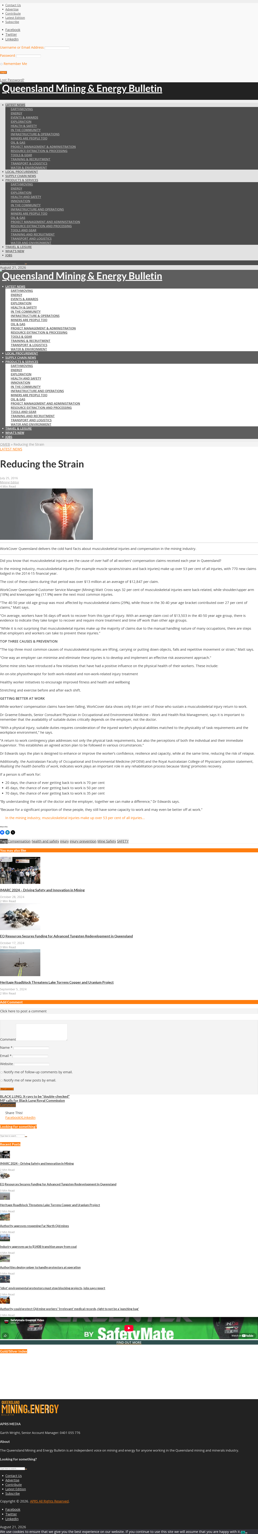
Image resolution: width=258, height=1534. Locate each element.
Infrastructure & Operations (35, 134)
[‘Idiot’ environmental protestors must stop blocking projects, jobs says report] (5, 1281)
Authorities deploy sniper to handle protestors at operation (40, 1267)
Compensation (19, 841)
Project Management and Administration (45, 222)
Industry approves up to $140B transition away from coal (38, 1246)
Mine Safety (106, 841)
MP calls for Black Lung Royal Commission (32, 1100)
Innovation (20, 201)
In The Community (26, 130)
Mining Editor (9, 482)
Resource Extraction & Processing (39, 151)
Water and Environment (31, 243)
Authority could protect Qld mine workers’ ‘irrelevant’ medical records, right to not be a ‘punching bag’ (69, 1309)
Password (7, 55)
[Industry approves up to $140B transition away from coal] (5, 1240)
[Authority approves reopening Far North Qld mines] (5, 1219)
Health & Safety (24, 126)
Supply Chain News (20, 176)
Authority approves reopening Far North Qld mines (34, 1226)
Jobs (8, 255)
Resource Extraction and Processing (41, 226)
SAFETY (123, 841)
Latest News (15, 105)
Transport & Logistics (29, 163)
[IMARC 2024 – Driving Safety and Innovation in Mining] (20, 882)
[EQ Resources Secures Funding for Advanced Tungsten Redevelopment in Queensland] (20, 928)
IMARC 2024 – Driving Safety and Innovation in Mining (42, 890)
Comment (8, 1039)
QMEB (5, 444)
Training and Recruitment (33, 234)
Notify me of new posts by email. (30, 1080)
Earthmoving (22, 109)
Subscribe (12, 22)
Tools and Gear (23, 230)
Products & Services (21, 180)
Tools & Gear (21, 155)
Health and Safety (26, 197)
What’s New (14, 251)
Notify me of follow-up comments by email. (38, 1072)
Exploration (21, 121)
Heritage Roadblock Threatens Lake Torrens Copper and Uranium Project (57, 982)
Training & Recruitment (30, 159)
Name (6, 1047)
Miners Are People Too (29, 138)
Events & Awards (24, 117)
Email (6, 1055)
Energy (16, 113)
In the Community (26, 205)
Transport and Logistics (31, 238)
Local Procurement (21, 172)
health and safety (45, 841)
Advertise (12, 9)
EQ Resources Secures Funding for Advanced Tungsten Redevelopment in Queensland (66, 936)
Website (6, 1063)
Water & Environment (29, 167)
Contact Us (13, 5)
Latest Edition (15, 17)
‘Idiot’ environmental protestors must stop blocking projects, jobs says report (52, 1288)
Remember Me (15, 63)
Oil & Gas (18, 142)
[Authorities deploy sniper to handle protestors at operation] (5, 1261)
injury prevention (83, 841)
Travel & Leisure (18, 247)
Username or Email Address (22, 47)
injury (64, 841)
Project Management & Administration (43, 147)
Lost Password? (12, 80)
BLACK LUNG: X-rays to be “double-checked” (35, 1096)
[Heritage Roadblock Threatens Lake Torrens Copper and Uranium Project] (20, 975)
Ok (243, 1532)
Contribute (13, 13)
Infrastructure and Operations (37, 209)
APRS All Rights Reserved (49, 1501)
